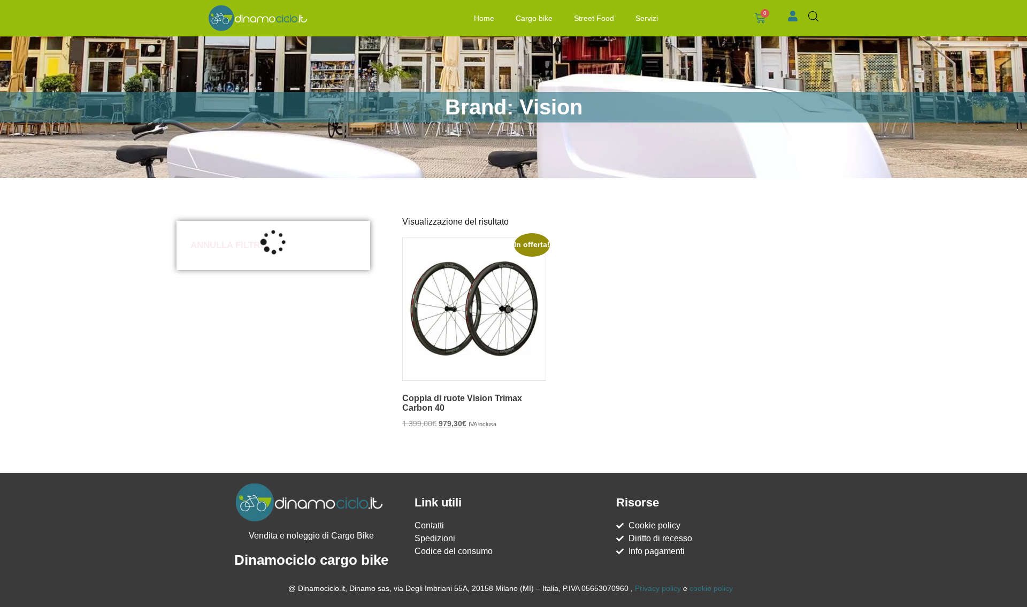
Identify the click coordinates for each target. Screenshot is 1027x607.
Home (484, 18)
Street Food (594, 18)
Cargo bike (534, 18)
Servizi (646, 18)
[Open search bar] (813, 16)
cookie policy (711, 588)
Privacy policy (658, 588)
